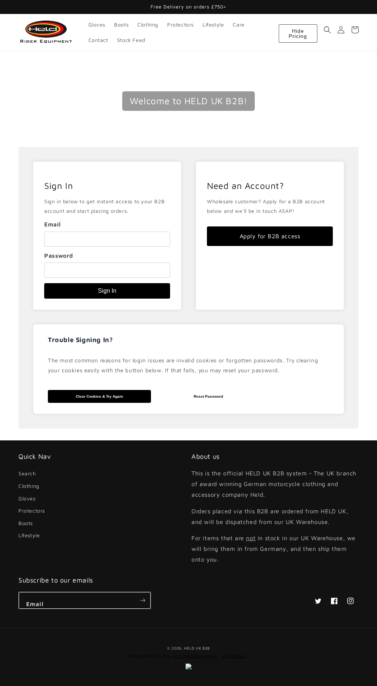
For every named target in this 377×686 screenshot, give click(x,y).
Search (27, 473)
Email (52, 224)
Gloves (27, 498)
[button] (327, 30)
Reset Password (208, 396)
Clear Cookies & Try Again (99, 396)
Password (58, 255)
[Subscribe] (142, 600)
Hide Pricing (298, 33)
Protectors (31, 510)
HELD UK (192, 648)
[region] (107, 236)
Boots (25, 523)
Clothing (28, 486)
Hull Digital (234, 656)
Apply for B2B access (270, 236)
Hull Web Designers (195, 656)
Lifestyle (29, 535)
